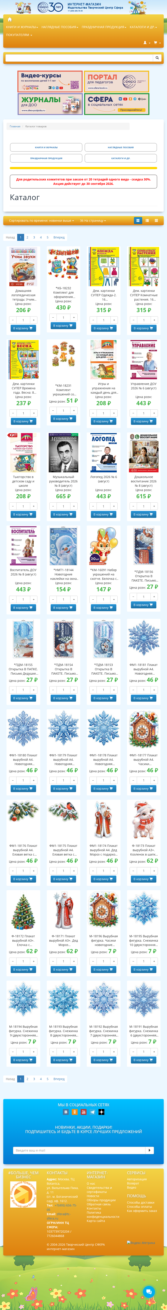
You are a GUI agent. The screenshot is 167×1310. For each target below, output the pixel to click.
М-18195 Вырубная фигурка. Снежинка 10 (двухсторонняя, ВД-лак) (143, 940)
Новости (93, 1196)
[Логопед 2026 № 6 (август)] (103, 452)
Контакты (94, 1208)
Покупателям (18, 35)
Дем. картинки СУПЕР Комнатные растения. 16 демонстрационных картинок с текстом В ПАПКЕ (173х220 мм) (144, 295)
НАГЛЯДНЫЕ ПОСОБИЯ (59, 27)
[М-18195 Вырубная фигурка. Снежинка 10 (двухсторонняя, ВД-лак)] (144, 908)
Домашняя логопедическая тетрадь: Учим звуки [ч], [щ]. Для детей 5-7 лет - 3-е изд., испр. (23, 295)
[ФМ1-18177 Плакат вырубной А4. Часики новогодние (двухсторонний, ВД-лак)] (144, 729)
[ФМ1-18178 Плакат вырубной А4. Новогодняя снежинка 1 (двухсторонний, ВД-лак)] (103, 728)
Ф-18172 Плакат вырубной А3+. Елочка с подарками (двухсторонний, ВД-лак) (23, 940)
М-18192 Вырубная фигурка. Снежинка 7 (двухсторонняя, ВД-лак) (103, 1031)
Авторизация (137, 1179)
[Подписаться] (149, 1150)
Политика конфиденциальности (103, 1214)
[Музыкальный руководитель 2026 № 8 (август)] (63, 452)
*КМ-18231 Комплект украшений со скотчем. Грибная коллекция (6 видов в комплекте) (63, 389)
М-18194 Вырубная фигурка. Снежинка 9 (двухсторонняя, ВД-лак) (23, 1031)
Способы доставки (140, 1202)
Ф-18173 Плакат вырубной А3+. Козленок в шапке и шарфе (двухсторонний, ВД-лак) (143, 850)
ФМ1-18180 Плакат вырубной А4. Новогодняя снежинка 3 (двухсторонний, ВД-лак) (23, 759)
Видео (131, 1187)
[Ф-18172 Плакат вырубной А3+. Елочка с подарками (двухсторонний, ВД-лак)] (23, 910)
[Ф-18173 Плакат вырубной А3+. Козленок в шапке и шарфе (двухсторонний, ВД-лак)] (144, 820)
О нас (91, 1183)
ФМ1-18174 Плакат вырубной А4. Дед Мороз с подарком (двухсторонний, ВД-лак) (104, 850)
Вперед (59, 237)
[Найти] (157, 58)
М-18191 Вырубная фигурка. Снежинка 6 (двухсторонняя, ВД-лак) (143, 1031)
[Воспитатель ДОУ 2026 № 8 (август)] (23, 545)
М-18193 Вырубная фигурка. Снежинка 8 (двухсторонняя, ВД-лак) (63, 1031)
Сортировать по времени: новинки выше (40, 220)
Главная (15, 126)
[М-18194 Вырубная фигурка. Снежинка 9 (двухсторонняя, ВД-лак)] (23, 999)
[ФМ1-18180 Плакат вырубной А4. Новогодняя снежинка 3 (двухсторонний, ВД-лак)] (23, 728)
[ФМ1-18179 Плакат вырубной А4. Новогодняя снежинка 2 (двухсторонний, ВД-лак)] (63, 728)
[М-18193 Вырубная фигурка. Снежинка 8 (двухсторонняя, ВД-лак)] (63, 999)
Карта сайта (96, 1221)
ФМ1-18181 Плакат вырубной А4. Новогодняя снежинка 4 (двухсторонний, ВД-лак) (144, 669)
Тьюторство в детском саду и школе (23, 481)
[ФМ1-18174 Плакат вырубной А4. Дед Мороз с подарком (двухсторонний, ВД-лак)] (103, 820)
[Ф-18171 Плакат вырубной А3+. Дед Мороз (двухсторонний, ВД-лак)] (63, 910)
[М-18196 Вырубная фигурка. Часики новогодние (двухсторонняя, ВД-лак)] (103, 910)
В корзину (20, 328)
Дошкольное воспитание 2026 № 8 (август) (144, 481)
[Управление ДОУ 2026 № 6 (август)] (144, 359)
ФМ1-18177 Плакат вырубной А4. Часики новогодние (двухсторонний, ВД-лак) (144, 759)
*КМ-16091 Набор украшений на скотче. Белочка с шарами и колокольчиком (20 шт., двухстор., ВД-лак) (104, 574)
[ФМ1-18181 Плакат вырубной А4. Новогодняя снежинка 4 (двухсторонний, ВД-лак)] (144, 637)
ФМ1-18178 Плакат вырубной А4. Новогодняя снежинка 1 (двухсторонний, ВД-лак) (104, 759)
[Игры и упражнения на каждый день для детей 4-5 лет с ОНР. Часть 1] (103, 359)
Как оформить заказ (142, 1211)
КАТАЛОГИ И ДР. (142, 27)
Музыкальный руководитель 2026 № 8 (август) (63, 481)
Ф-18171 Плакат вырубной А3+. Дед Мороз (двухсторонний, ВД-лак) (63, 940)
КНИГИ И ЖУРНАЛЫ (21, 27)
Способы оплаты (139, 1207)
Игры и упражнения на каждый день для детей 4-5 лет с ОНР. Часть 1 (103, 388)
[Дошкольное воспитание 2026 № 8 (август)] (144, 452)
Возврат (133, 1183)
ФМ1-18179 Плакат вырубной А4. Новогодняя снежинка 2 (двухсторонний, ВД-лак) (63, 759)
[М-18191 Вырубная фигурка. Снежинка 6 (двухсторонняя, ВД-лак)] (144, 999)
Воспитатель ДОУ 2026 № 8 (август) (23, 572)
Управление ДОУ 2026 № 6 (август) (144, 386)
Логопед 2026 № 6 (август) (103, 479)
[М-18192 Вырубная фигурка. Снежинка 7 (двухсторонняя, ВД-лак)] (103, 999)
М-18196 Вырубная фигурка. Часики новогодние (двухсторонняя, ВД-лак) (103, 940)
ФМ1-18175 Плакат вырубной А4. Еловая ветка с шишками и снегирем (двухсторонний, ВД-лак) (63, 850)
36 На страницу (92, 220)
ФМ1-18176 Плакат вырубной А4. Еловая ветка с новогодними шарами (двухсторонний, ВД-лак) (23, 850)
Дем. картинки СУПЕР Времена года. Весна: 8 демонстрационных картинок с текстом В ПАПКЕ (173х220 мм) (23, 388)
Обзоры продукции (101, 1200)
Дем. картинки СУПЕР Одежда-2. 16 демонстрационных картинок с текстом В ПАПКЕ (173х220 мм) (104, 295)
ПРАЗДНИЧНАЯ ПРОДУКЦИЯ (103, 27)
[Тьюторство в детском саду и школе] (23, 452)
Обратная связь (99, 1204)
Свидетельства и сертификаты (99, 1190)
